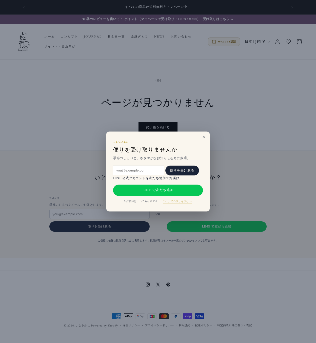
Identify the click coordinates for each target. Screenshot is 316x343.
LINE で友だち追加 (158, 190)
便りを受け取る (182, 170)
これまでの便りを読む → (177, 201)
